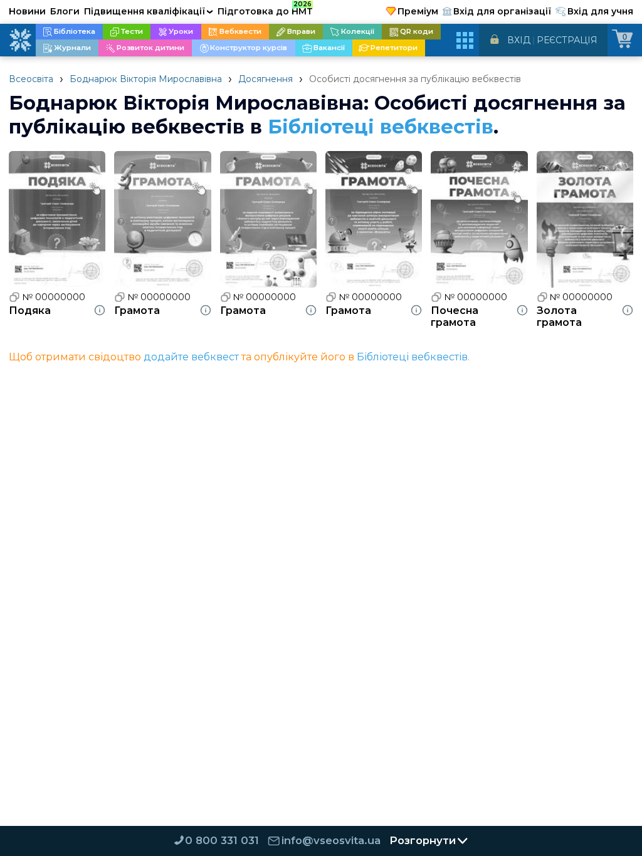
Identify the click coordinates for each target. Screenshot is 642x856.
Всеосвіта (31, 79)
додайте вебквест (191, 357)
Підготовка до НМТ (265, 9)
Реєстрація (567, 40)
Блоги (65, 11)
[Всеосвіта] (20, 40)
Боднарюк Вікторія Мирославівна (146, 79)
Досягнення (265, 79)
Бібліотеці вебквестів (380, 126)
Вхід (518, 40)
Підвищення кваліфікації (148, 11)
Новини (27, 11)
